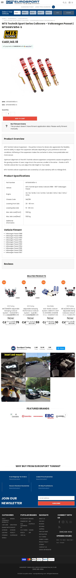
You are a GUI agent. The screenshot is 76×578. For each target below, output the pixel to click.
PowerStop (24, 521)
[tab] (38, 139)
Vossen (31, 530)
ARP (30, 532)
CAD (63, 548)
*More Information (14, 479)
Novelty (12, 532)
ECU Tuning (42, 537)
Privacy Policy (43, 542)
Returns (41, 526)
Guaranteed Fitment (27, 7)
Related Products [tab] (36, 276)
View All (22, 535)
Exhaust (12, 527)
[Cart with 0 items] (72, 2)
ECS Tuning (24, 530)
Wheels (4, 538)
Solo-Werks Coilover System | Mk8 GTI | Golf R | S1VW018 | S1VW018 (50, 311)
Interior (12, 530)
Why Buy (41, 521)
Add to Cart (12, 323)
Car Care (5, 525)
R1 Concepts (24, 519)
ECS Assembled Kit (23, 525)
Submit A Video (43, 539)
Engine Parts (6, 527)
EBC (30, 521)
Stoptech (32, 524)
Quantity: (5, 110)
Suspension (13, 535)
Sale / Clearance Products (5, 520)
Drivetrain (13, 525)
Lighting (4, 532)
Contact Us (43, 547)
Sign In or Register (45, 549)
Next (65, 415)
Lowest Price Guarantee (42, 7)
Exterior (4, 530)
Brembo (31, 519)
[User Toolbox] (66, 2)
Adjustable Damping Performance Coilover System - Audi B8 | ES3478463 (30, 312)
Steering (5, 535)
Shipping (41, 529)
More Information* (41, 479)
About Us (42, 519)
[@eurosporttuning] (13, 348)
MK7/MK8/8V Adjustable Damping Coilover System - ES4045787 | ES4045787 (10, 312)
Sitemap (41, 544)
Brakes (12, 519)
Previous (10, 415)
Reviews (41, 524)
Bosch (22, 532)
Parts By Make (43, 531)
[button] (70, 2)
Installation (43, 534)
